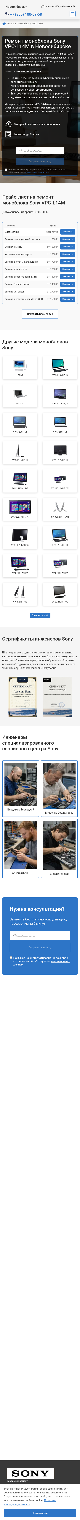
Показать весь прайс (40, 313)
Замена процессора (16, 269)
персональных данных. (37, 172)
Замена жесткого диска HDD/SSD (24, 299)
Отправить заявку (40, 161)
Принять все (40, 1513)
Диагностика (12, 231)
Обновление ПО (14, 246)
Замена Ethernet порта (17, 284)
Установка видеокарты (18, 254)
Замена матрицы (14, 291)
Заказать (67, 231)
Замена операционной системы (22, 239)
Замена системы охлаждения (21, 261)
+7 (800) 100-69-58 (26, 14)
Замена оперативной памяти (21, 276)
